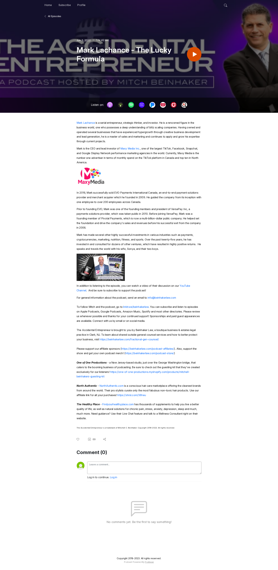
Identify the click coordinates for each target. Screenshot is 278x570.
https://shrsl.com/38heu (131, 395)
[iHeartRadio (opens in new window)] (163, 105)
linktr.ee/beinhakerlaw (136, 306)
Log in (113, 477)
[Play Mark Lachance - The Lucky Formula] (194, 54)
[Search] (225, 4)
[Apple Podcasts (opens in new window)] (110, 105)
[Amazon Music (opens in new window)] (142, 105)
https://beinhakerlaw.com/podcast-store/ (149, 353)
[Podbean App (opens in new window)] (120, 105)
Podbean (149, 562)
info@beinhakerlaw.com (162, 297)
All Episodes (54, 16)
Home (48, 5)
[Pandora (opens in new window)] (152, 105)
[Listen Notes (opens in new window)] (184, 105)
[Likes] (78, 439)
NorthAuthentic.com (111, 385)
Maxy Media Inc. (130, 148)
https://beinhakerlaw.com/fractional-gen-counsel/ (129, 339)
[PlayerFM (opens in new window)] (173, 105)
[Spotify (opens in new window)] (131, 105)
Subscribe (64, 5)
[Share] (105, 439)
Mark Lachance (86, 122)
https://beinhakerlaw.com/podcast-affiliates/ (147, 348)
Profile (81, 5)
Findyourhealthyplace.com (118, 404)
